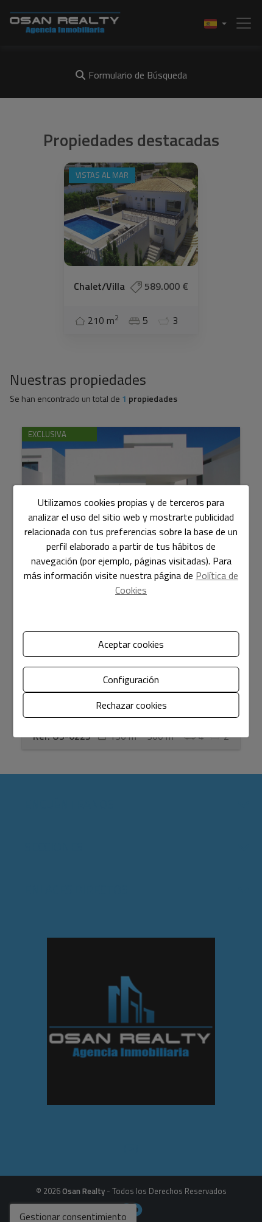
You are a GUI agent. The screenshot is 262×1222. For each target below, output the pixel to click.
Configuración (131, 679)
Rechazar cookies (131, 705)
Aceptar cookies (131, 644)
